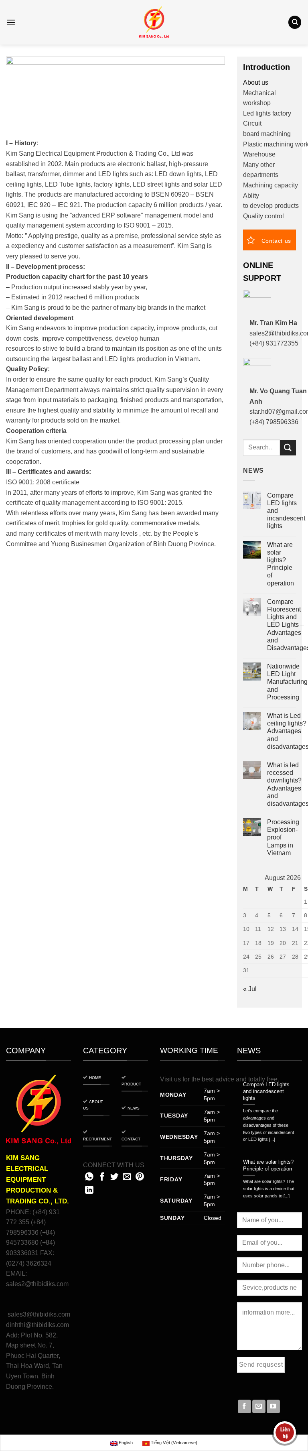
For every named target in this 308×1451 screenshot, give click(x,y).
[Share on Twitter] (114, 1177)
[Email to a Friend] (127, 1177)
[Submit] (288, 447)
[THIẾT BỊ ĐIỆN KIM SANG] (154, 22)
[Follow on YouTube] (273, 1406)
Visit (166, 1079)
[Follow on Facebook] (244, 1406)
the (195, 1079)
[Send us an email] (258, 1406)
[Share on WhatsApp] (89, 1177)
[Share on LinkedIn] (89, 1190)
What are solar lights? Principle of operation (280, 564)
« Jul (250, 989)
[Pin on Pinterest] (140, 1177)
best (208, 1079)
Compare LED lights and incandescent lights (286, 511)
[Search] (294, 22)
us (177, 1079)
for (186, 1079)
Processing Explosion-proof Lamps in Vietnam (283, 837)
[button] (11, 22)
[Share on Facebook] (102, 1177)
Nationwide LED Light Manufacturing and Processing (287, 682)
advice (224, 1079)
